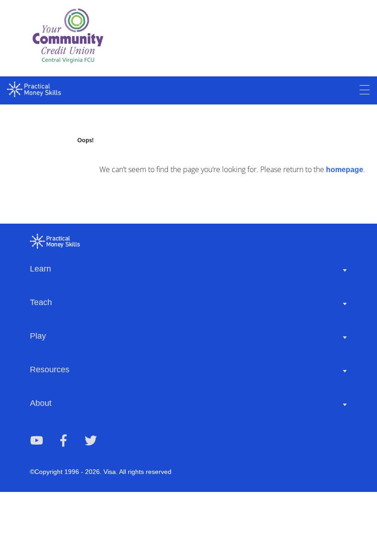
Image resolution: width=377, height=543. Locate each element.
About (40, 403)
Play (38, 336)
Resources (49, 369)
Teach (41, 302)
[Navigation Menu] (364, 90)
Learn (40, 268)
